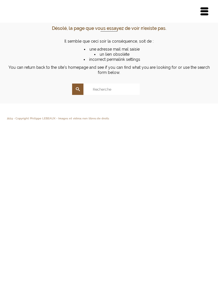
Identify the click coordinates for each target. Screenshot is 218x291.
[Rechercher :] (109, 89)
